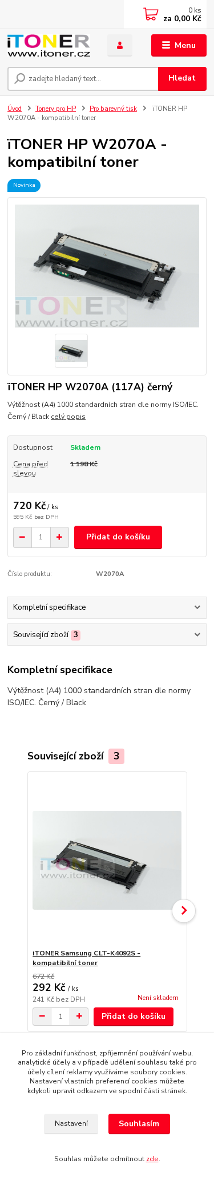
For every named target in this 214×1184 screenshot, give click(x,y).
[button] (184, 911)
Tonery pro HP (55, 109)
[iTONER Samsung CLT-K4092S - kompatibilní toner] (107, 860)
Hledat (182, 78)
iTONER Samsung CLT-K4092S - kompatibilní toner (86, 958)
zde (152, 1158)
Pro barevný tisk (113, 109)
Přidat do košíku (118, 536)
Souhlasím (139, 1123)
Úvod (14, 109)
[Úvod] (48, 45)
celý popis (68, 416)
